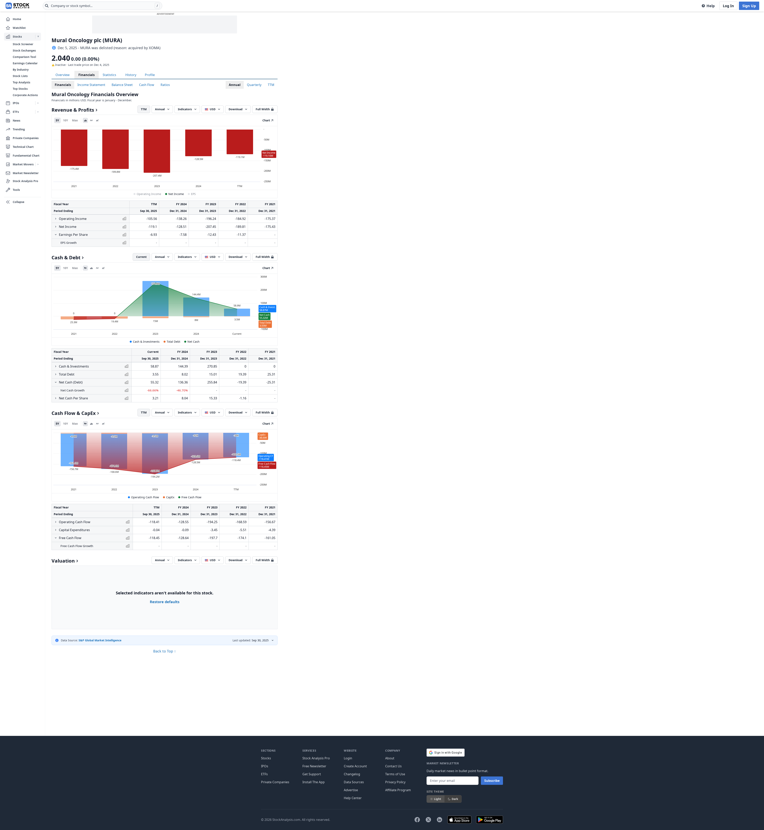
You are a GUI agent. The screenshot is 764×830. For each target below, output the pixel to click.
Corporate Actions (25, 95)
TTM (271, 85)
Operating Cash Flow (145, 497)
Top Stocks (20, 89)
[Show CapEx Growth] (56, 530)
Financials (86, 75)
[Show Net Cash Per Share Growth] (56, 398)
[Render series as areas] (97, 120)
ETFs (264, 774)
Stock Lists (20, 76)
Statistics (109, 75)
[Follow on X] (428, 819)
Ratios (165, 85)
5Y (57, 120)
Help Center (353, 798)
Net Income (176, 194)
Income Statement (91, 85)
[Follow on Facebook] (417, 819)
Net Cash (193, 341)
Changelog (352, 774)
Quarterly (254, 85)
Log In (728, 5)
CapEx (170, 497)
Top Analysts (21, 82)
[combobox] (102, 6)
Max (75, 120)
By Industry (21, 69)
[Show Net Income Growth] (56, 227)
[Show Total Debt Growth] (56, 374)
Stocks (266, 758)
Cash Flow (146, 85)
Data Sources (354, 782)
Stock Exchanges (24, 50)
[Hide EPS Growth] (56, 235)
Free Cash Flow (191, 497)
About (389, 758)
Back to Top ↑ (164, 651)
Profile (150, 75)
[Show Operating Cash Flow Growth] (56, 522)
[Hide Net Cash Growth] (56, 382)
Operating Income (149, 194)
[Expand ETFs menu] (38, 112)
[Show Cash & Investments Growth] (56, 366)
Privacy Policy (395, 782)
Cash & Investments (146, 341)
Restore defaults (164, 601)
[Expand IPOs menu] (38, 103)
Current (141, 257)
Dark (455, 799)
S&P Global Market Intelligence (100, 640)
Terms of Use (395, 774)
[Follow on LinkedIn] (439, 819)
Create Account (355, 766)
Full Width (263, 109)
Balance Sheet (122, 85)
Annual (235, 85)
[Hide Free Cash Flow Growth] (56, 538)
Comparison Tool (24, 57)
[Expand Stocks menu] (38, 37)
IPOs (264, 766)
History (130, 75)
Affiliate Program (398, 790)
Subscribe (492, 780)
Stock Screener (23, 44)
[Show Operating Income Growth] (56, 219)
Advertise (351, 790)
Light (437, 799)
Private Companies (275, 782)
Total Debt (173, 341)
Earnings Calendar (25, 63)
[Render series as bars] (85, 120)
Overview (63, 75)
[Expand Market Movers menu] (38, 164)
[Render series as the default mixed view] (85, 268)
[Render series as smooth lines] (91, 120)
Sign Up (749, 5)
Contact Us (393, 766)
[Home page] (17, 5)
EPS (193, 194)
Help (711, 5)
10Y (65, 120)
